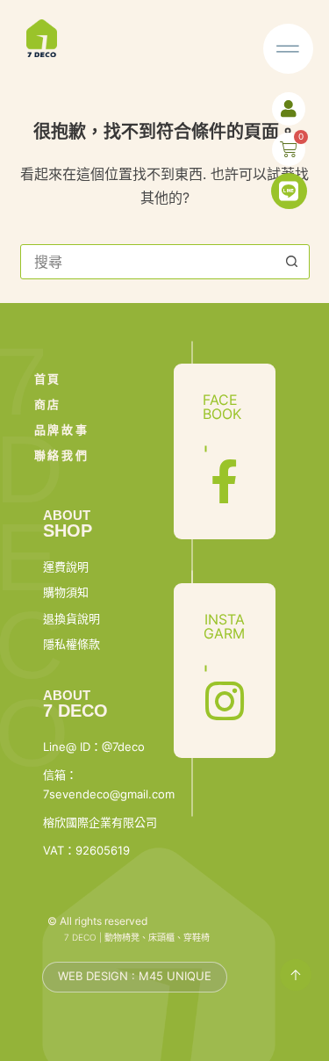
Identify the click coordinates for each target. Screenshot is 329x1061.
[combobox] (148, 261)
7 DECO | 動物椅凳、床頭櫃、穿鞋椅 (137, 937)
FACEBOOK (222, 406)
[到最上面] (295, 975)
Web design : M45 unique (134, 976)
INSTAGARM (224, 626)
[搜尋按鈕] (292, 261)
